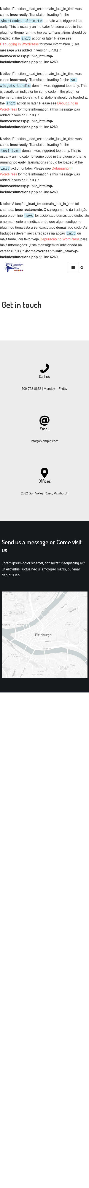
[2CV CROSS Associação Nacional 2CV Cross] (15, 267)
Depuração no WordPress (59, 239)
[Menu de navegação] (73, 267)
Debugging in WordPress (19, 44)
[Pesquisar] (82, 267)
